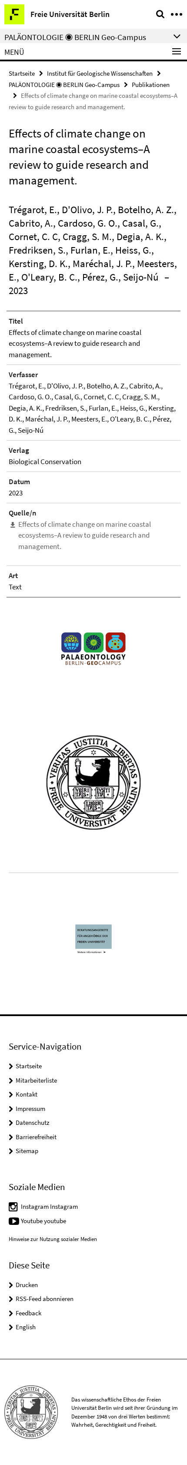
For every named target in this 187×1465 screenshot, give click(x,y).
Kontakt (26, 1094)
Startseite (22, 73)
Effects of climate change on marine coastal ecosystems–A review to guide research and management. (84, 535)
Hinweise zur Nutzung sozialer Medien (53, 1239)
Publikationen (151, 84)
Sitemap (27, 1151)
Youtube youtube (43, 1221)
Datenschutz (32, 1122)
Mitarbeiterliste (36, 1080)
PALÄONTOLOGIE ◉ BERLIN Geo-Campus (64, 84)
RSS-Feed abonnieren (44, 1298)
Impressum (30, 1108)
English (26, 1327)
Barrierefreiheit (36, 1137)
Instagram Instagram (49, 1206)
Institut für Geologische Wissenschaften (100, 73)
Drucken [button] (27, 1285)
